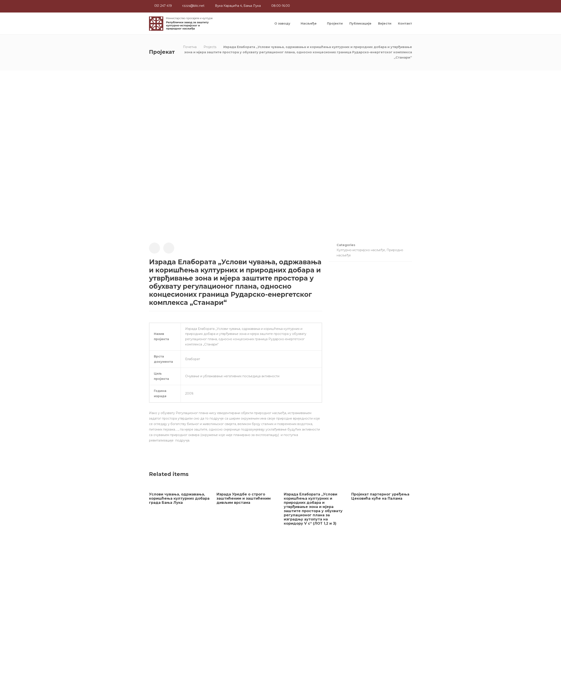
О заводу (282, 23)
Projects (210, 47)
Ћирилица (158, 643)
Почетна (190, 47)
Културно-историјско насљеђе (361, 250)
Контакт (405, 23)
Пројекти (335, 23)
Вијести (384, 23)
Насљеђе (309, 23)
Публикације (360, 23)
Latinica (175, 643)
